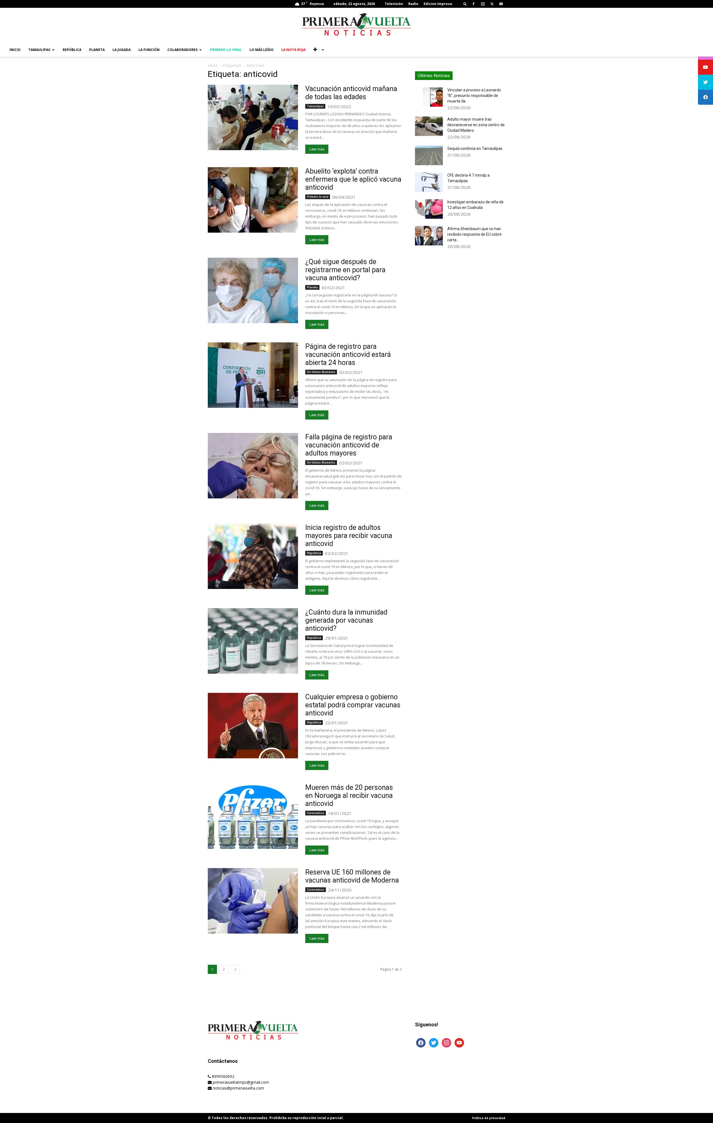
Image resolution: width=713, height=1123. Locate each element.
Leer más (316, 149)
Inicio (15, 49)
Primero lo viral (226, 49)
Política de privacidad (488, 1118)
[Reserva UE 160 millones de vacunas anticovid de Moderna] (253, 901)
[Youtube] (501, 4)
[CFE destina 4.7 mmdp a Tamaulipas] (429, 182)
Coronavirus (315, 813)
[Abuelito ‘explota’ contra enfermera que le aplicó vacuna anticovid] (253, 200)
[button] (465, 4)
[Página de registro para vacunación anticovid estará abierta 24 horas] (253, 375)
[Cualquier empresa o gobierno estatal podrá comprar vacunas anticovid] (253, 725)
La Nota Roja (293, 49)
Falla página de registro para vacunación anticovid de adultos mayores (348, 445)
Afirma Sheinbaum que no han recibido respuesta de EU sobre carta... (474, 234)
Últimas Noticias (434, 75)
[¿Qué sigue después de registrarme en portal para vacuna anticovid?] (253, 290)
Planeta (97, 49)
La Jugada (122, 49)
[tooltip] (705, 67)
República (72, 49)
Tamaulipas (39, 49)
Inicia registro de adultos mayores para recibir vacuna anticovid (348, 535)
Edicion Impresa (438, 3)
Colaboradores (182, 49)
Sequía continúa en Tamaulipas (474, 148)
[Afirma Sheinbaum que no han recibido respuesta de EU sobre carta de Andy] (429, 235)
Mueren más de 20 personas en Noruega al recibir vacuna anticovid (349, 795)
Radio (413, 3)
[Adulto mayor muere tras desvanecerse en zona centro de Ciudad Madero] (429, 126)
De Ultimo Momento (321, 372)
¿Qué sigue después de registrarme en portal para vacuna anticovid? (345, 270)
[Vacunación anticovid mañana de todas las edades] (253, 117)
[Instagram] (482, 4)
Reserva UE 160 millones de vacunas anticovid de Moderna (352, 876)
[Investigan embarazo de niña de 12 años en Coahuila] (429, 209)
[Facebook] (473, 4)
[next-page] (235, 969)
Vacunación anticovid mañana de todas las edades (351, 93)
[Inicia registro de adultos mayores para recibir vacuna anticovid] (253, 556)
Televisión (394, 3)
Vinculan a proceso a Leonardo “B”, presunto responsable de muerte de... (474, 95)
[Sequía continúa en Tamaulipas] (429, 155)
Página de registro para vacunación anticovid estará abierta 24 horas (348, 354)
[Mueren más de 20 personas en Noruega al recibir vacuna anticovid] (253, 816)
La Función (149, 49)
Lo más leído (262, 49)
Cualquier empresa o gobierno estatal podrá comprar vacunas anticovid (353, 705)
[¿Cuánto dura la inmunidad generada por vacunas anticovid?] (253, 641)
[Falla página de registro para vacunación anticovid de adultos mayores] (253, 465)
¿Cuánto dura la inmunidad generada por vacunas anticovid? (346, 620)
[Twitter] (492, 4)
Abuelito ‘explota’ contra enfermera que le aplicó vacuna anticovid (353, 179)
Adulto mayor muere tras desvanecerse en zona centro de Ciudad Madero (476, 125)
